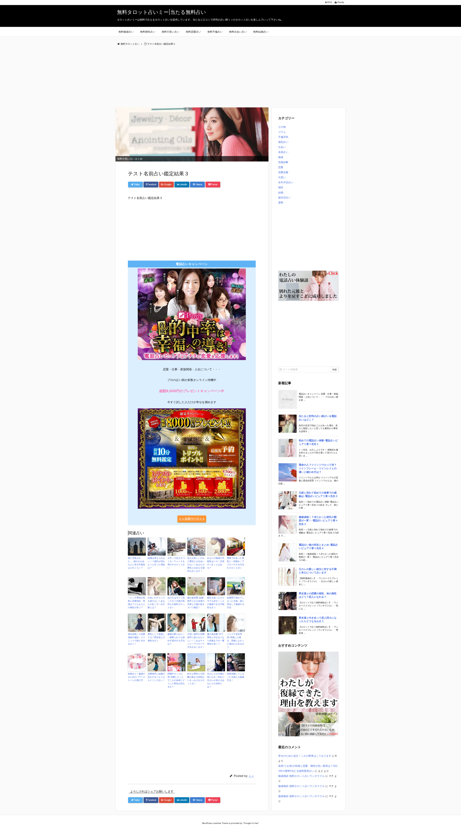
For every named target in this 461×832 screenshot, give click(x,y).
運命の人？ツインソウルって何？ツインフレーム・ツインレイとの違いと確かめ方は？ (318, 468)
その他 (282, 126)
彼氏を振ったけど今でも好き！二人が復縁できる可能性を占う (215, 602)
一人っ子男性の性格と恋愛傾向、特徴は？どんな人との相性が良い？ (136, 602)
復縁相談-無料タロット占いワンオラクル (301, 775)
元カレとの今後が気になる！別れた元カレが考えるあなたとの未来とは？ (215, 680)
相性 (280, 187)
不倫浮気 (283, 136)
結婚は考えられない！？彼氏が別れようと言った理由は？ (156, 563)
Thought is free (250, 823)
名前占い (283, 152)
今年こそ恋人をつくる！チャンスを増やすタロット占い (176, 563)
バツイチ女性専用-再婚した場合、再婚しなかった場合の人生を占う (235, 640)
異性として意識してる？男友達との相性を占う (156, 637)
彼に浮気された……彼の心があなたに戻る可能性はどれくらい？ (136, 563)
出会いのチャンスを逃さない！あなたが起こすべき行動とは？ (156, 602)
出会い (282, 146)
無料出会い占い (238, 31)
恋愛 (280, 167)
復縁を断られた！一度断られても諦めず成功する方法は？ (176, 639)
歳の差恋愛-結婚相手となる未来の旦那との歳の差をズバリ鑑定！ (196, 602)
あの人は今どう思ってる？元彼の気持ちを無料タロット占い (176, 602)
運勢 (280, 202)
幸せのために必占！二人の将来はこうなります (304, 755)
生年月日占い (285, 182)
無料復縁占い (126, 31)
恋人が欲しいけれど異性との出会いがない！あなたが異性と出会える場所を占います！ (196, 564)
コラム (282, 131)
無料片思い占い (170, 31)
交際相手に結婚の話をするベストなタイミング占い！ (156, 677)
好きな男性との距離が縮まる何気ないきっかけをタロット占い (196, 678)
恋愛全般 (283, 172)
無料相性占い (147, 31)
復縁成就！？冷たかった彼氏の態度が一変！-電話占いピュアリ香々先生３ (318, 520)
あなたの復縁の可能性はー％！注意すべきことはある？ (215, 563)
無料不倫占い (215, 31)
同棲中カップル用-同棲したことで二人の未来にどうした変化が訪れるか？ (176, 680)
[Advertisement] (223, 77)
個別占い (283, 141)
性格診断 (283, 162)
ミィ (251, 776)
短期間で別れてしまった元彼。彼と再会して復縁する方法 (235, 602)
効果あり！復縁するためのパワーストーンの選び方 (136, 677)
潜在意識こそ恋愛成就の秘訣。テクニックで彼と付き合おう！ (136, 639)
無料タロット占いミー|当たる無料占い (161, 12)
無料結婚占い (260, 31)
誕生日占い (284, 197)
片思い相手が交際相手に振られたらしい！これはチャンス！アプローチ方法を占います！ (196, 640)
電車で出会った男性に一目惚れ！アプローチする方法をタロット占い (235, 563)
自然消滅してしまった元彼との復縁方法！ (235, 677)
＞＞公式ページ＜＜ (192, 518)
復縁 (280, 157)
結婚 (280, 192)
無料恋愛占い (193, 31)
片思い (282, 177)
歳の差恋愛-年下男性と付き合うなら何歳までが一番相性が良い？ (215, 639)
